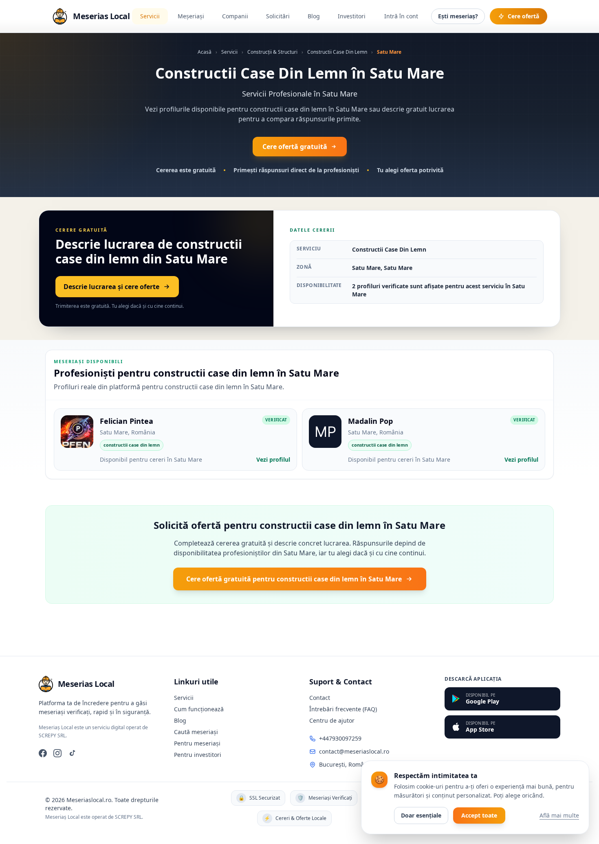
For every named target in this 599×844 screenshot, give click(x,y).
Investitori (352, 16)
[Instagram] (57, 753)
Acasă (204, 51)
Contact (319, 698)
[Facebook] (43, 753)
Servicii (150, 16)
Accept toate (479, 815)
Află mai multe (559, 815)
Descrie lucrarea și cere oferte (111, 286)
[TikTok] (72, 753)
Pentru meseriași (197, 743)
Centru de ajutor (332, 720)
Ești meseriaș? (458, 16)
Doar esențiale (421, 815)
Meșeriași (191, 16)
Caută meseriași (196, 732)
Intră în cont (401, 16)
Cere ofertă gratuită (294, 146)
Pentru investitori (197, 755)
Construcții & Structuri (272, 51)
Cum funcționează (199, 709)
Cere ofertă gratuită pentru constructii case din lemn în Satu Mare (294, 578)
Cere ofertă (523, 16)
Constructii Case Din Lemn (337, 51)
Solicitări (278, 16)
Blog (314, 16)
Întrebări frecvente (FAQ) (343, 709)
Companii (235, 16)
